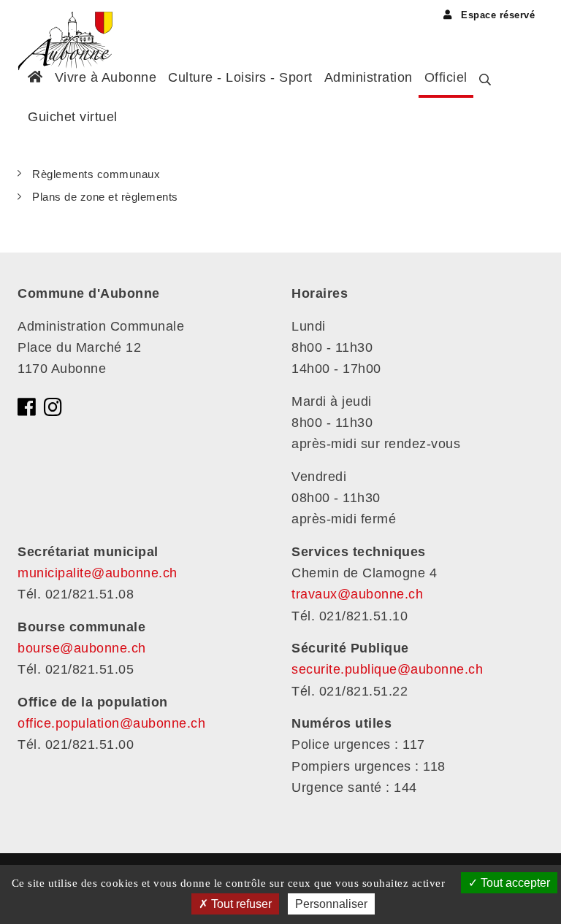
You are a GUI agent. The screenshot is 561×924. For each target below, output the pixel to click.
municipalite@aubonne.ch (98, 573)
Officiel (446, 77)
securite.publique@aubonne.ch (387, 669)
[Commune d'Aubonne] (70, 25)
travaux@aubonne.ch (357, 594)
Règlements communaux (96, 174)
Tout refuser (240, 904)
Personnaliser (331, 904)
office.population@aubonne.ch (111, 723)
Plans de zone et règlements (105, 196)
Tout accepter (514, 883)
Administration (368, 77)
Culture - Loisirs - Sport (240, 77)
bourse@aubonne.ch (82, 648)
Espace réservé (496, 14)
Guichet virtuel (73, 116)
